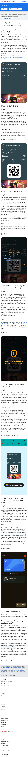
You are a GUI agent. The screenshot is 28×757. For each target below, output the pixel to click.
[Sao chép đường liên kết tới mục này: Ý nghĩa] (6, 109)
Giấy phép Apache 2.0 (16, 668)
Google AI (3, 743)
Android (2, 711)
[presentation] (14, 31)
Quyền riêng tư (10, 750)
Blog (2, 695)
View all (2, 726)
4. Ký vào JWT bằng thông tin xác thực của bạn (12, 385)
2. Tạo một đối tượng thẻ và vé (11, 191)
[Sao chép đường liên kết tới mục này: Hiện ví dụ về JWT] (14, 333)
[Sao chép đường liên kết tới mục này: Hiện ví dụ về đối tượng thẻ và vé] (23, 234)
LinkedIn (2, 702)
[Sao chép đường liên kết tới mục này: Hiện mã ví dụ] (12, 549)
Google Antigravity (5, 720)
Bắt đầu (4, 8)
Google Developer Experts (6, 685)
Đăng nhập (24, 1)
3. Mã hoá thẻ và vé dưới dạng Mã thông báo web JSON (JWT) (13, 287)
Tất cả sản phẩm (4, 745)
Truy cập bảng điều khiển (15, 8)
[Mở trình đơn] (2, 1)
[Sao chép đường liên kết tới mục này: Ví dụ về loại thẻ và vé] (17, 140)
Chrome (2, 714)
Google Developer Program (6, 681)
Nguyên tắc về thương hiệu (20, 543)
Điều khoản (3, 750)
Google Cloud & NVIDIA (5, 690)
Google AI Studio (4, 718)
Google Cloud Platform (5, 741)
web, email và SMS (11, 57)
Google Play (3, 724)
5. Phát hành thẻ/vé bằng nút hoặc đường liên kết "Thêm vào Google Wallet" (13, 500)
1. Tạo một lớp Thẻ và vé (9, 106)
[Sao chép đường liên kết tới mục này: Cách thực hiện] (11, 130)
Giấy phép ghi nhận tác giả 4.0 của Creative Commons (11, 667)
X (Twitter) (3, 704)
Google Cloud (3, 722)
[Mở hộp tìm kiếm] (20, 1)
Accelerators (3, 688)
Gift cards (4, 5)
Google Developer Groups (6, 683)
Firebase (3, 716)
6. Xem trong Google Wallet (11, 611)
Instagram (3, 699)
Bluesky (2, 697)
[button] (14, 140)
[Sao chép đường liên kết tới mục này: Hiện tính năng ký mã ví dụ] (19, 435)
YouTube (3, 706)
